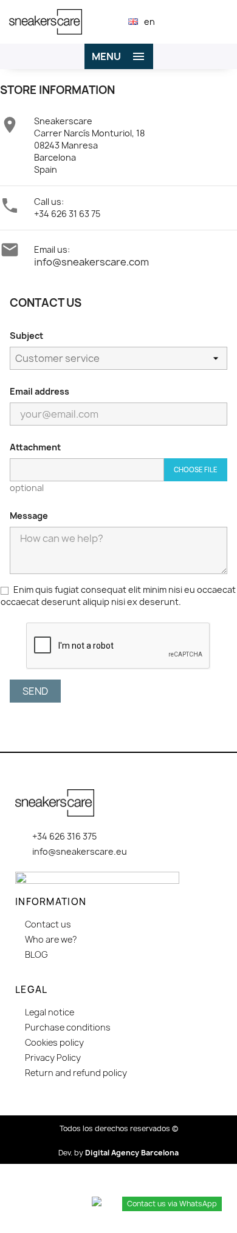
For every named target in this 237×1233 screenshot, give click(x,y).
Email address (39, 391)
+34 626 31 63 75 (67, 213)
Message (29, 515)
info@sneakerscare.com (91, 262)
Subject (26, 335)
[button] (182, 21)
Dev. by (118, 1153)
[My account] (203, 22)
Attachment (35, 447)
